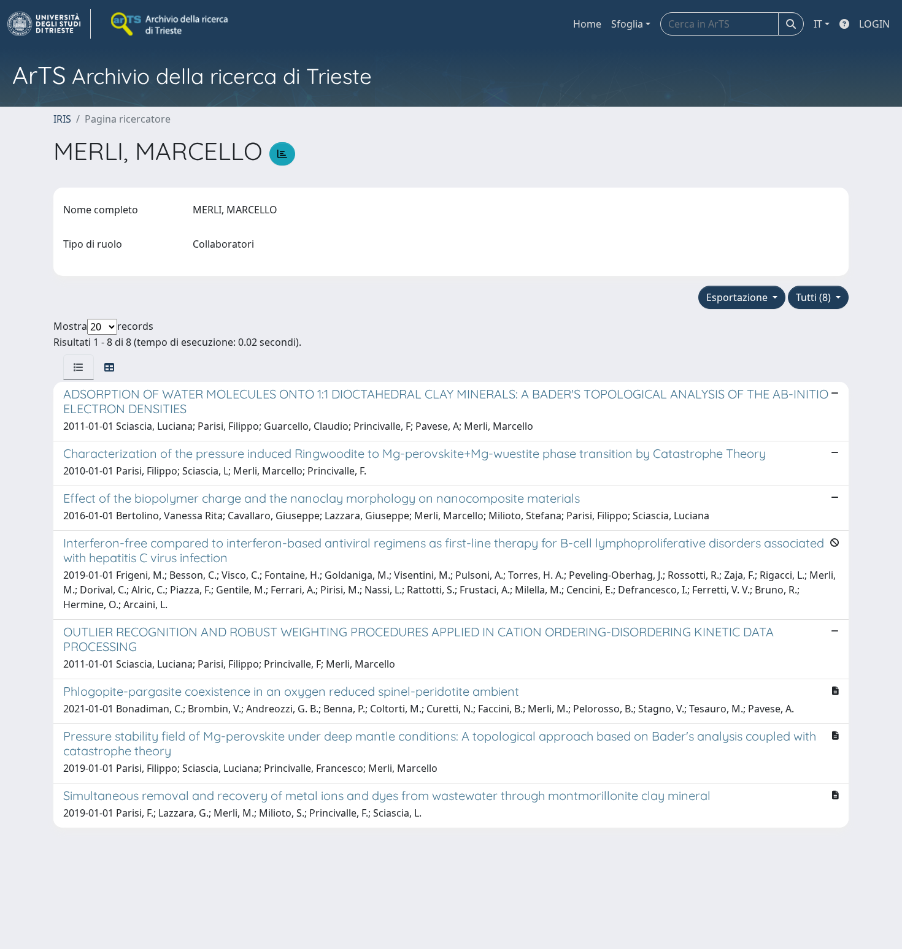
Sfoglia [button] (627, 24)
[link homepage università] (171, 24)
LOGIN (874, 24)
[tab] (78, 367)
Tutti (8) (814, 297)
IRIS (62, 119)
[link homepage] (49, 24)
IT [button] (818, 24)
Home (587, 24)
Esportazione (738, 297)
